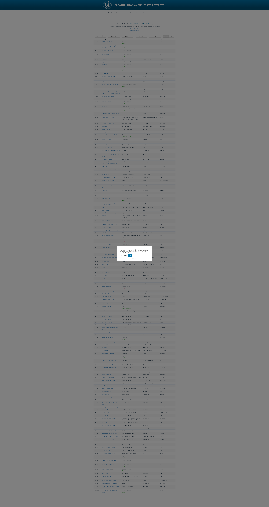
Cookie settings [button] (123, 255)
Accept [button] (130, 255)
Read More (134, 258)
